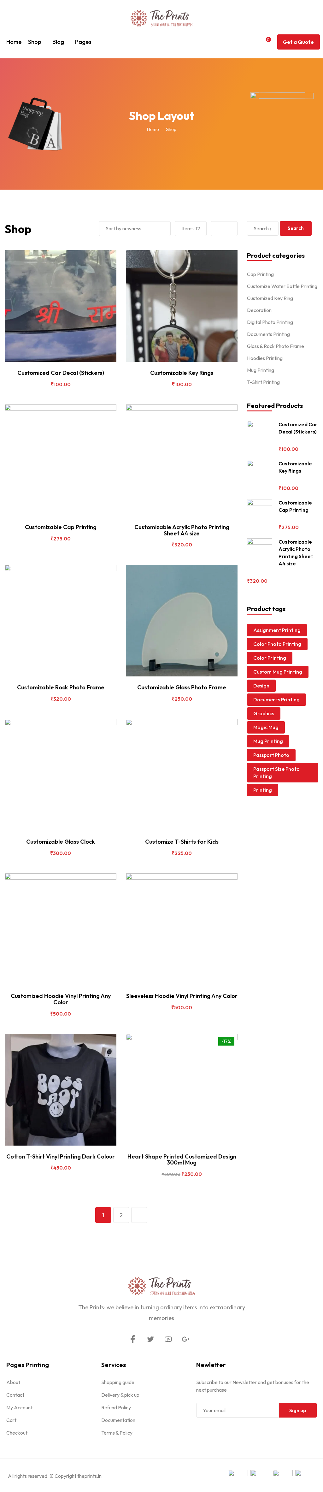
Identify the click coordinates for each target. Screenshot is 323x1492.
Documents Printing (268, 334)
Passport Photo (271, 755)
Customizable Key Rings (181, 372)
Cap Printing (260, 274)
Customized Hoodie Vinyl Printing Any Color (61, 999)
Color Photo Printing (277, 644)
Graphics (263, 713)
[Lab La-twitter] (150, 1339)
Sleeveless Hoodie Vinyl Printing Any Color (182, 996)
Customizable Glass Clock (60, 841)
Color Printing (269, 658)
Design (261, 685)
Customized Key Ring (270, 298)
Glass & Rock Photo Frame (275, 346)
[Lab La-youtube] (168, 1339)
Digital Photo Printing (270, 322)
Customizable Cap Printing (61, 527)
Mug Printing (260, 370)
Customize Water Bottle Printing (282, 286)
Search (296, 228)
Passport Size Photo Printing (276, 772)
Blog (58, 41)
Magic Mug (266, 727)
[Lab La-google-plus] (186, 1339)
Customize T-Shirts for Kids (182, 841)
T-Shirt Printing (263, 382)
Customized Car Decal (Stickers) (60, 372)
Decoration (259, 310)
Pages (83, 41)
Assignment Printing (277, 630)
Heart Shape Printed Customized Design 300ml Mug (181, 1159)
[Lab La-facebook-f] (133, 1339)
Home (14, 41)
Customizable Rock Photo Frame (60, 687)
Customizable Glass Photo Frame (181, 687)
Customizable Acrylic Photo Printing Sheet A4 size (181, 530)
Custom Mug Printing (277, 672)
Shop (34, 41)
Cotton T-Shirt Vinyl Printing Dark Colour (60, 1156)
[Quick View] (54, 359)
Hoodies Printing (265, 358)
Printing (262, 790)
